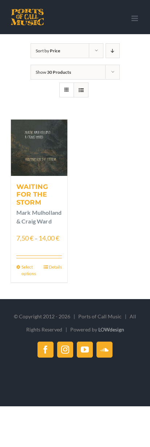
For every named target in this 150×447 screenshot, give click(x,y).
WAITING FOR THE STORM (32, 194)
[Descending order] (113, 50)
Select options (28, 270)
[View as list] (81, 90)
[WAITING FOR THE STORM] (39, 148)
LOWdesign (111, 329)
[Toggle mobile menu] (135, 18)
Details (55, 267)
